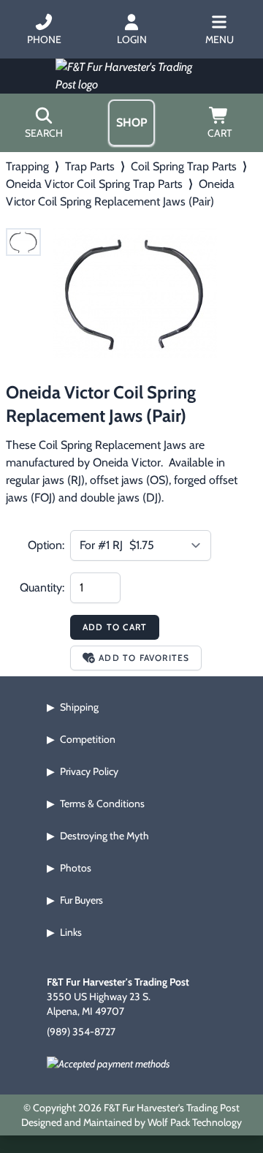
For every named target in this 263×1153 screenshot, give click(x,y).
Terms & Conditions (102, 803)
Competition (87, 739)
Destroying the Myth (104, 835)
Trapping (27, 166)
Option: (46, 545)
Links (71, 932)
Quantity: (42, 587)
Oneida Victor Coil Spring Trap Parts (94, 184)
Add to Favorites (144, 657)
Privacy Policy (89, 771)
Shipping (79, 707)
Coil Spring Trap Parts (184, 166)
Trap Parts (90, 166)
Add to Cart (115, 626)
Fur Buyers (81, 900)
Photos (75, 867)
